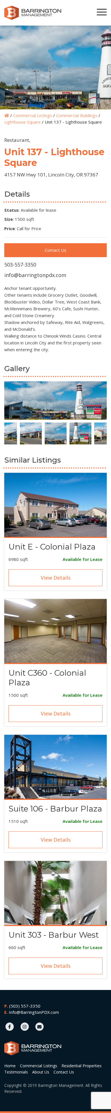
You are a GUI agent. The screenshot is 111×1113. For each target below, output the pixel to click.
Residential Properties (81, 1065)
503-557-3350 (20, 264)
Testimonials (16, 1072)
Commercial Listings (32, 115)
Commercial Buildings (76, 115)
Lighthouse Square (22, 122)
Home (10, 1065)
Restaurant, (17, 140)
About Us (40, 1072)
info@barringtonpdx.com (35, 275)
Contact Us (55, 250)
